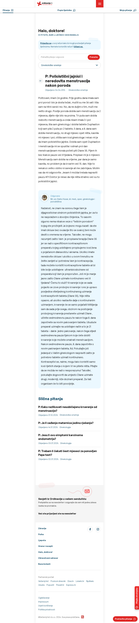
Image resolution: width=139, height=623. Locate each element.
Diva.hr (71, 581)
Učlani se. (78, 46)
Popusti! (50, 585)
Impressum (43, 602)
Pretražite (94, 57)
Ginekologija (65, 427)
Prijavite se (45, 43)
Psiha (41, 534)
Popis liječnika (65, 10)
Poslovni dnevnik (58, 581)
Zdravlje (42, 528)
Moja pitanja (126, 10)
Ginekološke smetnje (78, 90)
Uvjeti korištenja (45, 605)
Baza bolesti (44, 564)
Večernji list (43, 581)
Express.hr (71, 585)
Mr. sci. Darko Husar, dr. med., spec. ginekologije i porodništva (72, 200)
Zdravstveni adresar (48, 558)
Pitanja (6, 10)
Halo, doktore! (45, 552)
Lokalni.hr (80, 581)
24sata (41, 585)
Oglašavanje (44, 598)
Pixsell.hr (60, 585)
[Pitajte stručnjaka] (137, 597)
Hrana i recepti (45, 546)
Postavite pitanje (123, 619)
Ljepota (42, 540)
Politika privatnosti (46, 609)
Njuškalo (90, 581)
